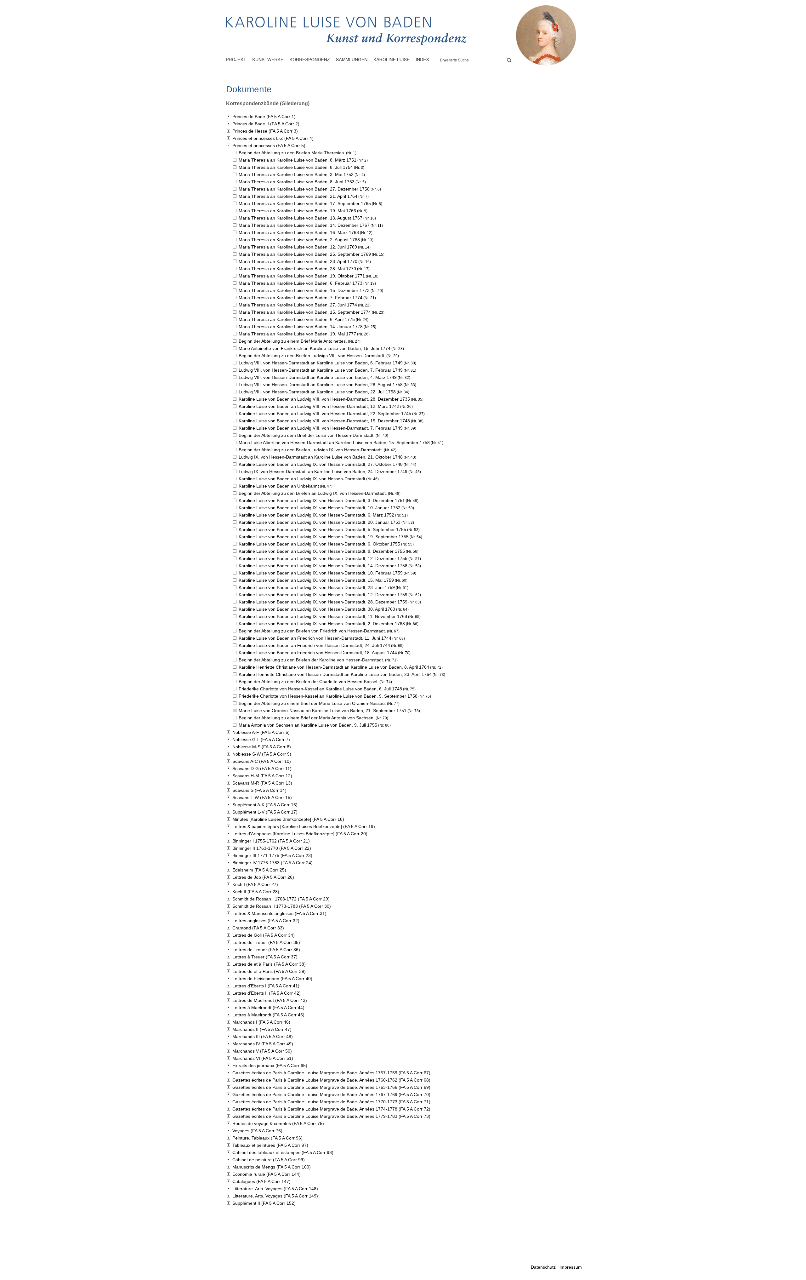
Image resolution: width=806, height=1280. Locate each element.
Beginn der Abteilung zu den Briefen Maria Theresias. (292, 152)
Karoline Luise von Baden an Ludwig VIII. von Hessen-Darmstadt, (324, 399)
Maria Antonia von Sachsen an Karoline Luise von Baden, (308, 725)
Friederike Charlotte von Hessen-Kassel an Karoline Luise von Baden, (320, 688)
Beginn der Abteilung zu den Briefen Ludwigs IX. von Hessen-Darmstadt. (311, 449)
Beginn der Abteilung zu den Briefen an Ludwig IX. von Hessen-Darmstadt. (313, 493)
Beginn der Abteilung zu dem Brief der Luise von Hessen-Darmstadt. (307, 435)
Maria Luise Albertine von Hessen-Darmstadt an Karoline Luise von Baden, (334, 442)
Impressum (570, 1267)
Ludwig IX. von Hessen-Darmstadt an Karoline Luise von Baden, (321, 457)
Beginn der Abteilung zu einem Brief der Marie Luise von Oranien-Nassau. (312, 703)
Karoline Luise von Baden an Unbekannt (279, 486)
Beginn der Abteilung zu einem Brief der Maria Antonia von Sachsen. (307, 717)
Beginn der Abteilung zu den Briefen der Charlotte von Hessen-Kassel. (308, 681)
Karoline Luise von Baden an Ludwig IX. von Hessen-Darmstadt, (321, 464)
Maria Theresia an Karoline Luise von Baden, (297, 160)
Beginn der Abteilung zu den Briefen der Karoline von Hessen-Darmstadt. (311, 659)
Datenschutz (543, 1267)
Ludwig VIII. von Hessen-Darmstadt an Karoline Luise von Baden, (321, 362)
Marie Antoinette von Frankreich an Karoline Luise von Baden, (314, 348)
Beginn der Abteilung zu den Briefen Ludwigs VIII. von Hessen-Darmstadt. (312, 355)
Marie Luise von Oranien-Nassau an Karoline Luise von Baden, (322, 710)
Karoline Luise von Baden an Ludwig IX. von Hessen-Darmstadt (302, 478)
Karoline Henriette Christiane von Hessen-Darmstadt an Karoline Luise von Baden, (334, 667)
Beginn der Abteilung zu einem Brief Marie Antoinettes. (293, 341)
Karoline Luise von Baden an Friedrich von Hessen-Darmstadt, (315, 638)
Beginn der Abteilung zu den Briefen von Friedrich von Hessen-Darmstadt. (312, 630)
